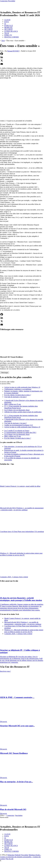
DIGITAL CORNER (11, 37)
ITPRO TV (8, 35)
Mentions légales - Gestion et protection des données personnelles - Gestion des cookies (20, 857)
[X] (22, 60)
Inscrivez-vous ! (5, 671)
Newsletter (24, 855)
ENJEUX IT (8, 25)
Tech (3, 41)
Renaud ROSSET (13, 51)
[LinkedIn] (22, 57)
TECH (6, 33)
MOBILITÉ (8, 27)
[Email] (22, 64)
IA (5, 24)
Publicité (18, 855)
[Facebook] (22, 53)
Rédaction (10, 855)
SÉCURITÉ (8, 29)
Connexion (10, 815)
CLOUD (7, 20)
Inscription (18, 815)
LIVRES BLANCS (11, 31)
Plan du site (9, 859)
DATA (6, 22)
